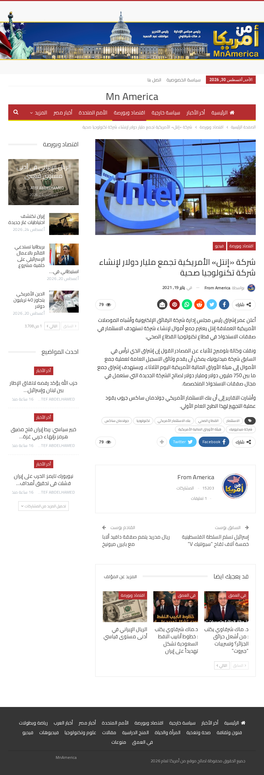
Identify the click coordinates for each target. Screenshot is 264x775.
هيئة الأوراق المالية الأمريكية (199, 429)
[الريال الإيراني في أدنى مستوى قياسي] (125, 606)
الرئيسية (219, 112)
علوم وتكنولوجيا (80, 732)
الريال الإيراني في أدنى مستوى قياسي (43, 171)
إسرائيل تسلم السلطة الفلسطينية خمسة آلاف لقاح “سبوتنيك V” (215, 540)
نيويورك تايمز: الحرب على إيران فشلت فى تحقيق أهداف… (43, 479)
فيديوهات (49, 732)
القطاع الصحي (208, 420)
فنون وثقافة (229, 732)
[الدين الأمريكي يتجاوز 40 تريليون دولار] (64, 302)
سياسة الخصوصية (183, 80)
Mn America (132, 96)
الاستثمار (233, 420)
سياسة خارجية (166, 112)
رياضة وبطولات (33, 722)
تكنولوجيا (143, 420)
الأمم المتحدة (93, 112)
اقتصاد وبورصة (129, 112)
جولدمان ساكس (117, 420)
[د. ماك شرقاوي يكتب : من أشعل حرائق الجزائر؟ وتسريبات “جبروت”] (226, 606)
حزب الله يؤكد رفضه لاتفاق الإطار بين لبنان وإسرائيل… (43, 386)
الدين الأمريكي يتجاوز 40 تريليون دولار (29, 300)
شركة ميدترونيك (240, 429)
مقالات (109, 732)
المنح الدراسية (135, 732)
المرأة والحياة (167, 732)
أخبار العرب (63, 722)
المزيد (41, 112)
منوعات (118, 742)
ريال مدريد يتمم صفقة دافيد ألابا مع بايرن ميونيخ (136, 540)
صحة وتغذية (198, 732)
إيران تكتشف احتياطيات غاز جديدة (26, 219)
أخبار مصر (63, 112)
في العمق (237, 595)
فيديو (219, 246)
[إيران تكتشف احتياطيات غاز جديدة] (64, 224)
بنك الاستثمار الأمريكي (174, 420)
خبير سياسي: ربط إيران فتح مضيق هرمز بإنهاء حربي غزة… (43, 432)
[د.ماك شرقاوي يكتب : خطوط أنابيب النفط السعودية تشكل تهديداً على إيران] (175, 606)
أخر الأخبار (196, 112)
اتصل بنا (154, 80)
